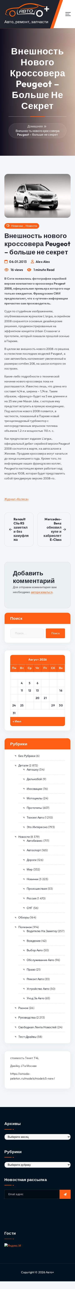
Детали (23, 765)
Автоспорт (34, 850)
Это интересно (37, 827)
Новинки (17, 226)
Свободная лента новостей (37, 1027)
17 (14, 698)
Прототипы (34, 808)
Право (31, 969)
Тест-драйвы (27, 1037)
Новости (31, 226)
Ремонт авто (35, 979)
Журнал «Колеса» (16, 499)
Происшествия (37, 888)
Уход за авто (35, 998)
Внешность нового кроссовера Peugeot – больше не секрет (38, 132)
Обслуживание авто (40, 960)
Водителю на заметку (42, 931)
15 (53, 690)
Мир (29, 869)
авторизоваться (41, 592)
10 (14, 690)
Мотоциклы (34, 798)
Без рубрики (26, 756)
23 (61, 698)
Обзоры (23, 917)
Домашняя (35, 126)
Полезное (25, 927)
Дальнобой (34, 779)
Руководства (27, 1017)
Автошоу (33, 769)
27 (37, 705)
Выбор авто (35, 950)
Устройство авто (38, 989)
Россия (31, 898)
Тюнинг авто (35, 817)
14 (45, 690)
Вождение (34, 941)
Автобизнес (34, 841)
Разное (23, 1008)
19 (29, 698)
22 (53, 698)
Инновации (34, 789)
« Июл (17, 721)
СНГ (29, 908)
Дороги (31, 860)
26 (29, 705)
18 (21, 698)
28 (45, 705)
